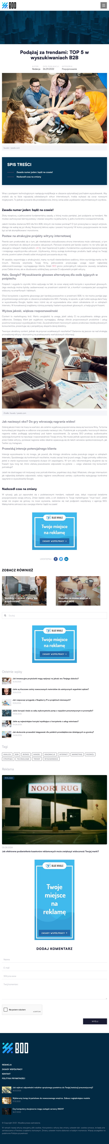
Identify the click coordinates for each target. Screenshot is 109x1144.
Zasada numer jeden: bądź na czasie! (35, 172)
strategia (8, 759)
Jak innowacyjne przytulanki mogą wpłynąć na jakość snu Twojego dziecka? (46, 678)
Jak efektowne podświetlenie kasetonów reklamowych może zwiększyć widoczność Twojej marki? (50, 851)
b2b (17, 754)
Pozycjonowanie (69, 69)
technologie (23, 759)
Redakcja (36, 69)
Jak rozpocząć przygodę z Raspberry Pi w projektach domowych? (42, 700)
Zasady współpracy (12, 1069)
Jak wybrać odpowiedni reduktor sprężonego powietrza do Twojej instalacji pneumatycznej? (53, 1087)
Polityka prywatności (13, 1078)
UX (37, 248)
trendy (37, 759)
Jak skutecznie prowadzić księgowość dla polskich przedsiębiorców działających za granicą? (53, 732)
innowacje (50, 754)
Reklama (8, 769)
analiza (7, 754)
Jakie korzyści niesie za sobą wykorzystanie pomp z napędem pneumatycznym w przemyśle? (53, 711)
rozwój (90, 754)
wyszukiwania (51, 759)
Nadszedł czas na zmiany (29, 176)
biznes (26, 754)
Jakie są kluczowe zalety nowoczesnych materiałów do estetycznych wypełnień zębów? (51, 689)
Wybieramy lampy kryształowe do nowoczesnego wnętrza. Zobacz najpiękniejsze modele (51, 1098)
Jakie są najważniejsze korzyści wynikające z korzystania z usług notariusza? (46, 721)
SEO (54, 266)
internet (63, 754)
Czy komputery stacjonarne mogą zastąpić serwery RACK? (38, 1109)
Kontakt (6, 1074)
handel (36, 754)
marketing (77, 754)
